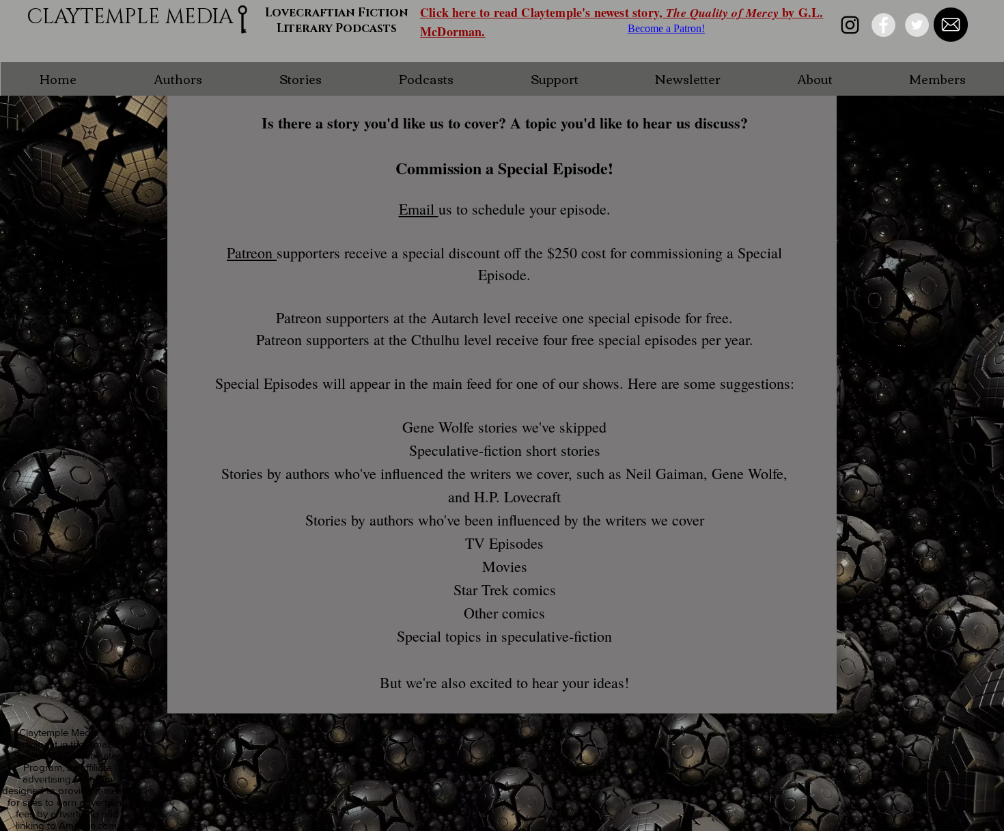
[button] (177, 79)
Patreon (252, 252)
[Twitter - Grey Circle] (917, 25)
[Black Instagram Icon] (850, 25)
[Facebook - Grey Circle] (883, 25)
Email (418, 209)
